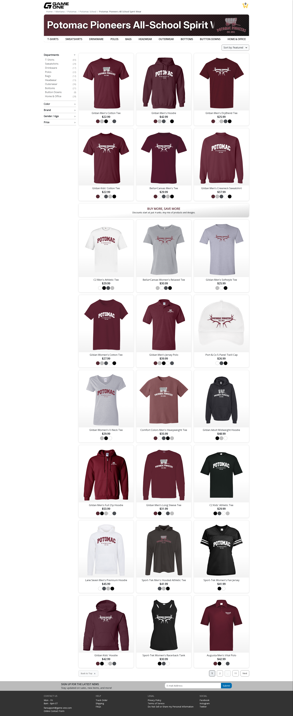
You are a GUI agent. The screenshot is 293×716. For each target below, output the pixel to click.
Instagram (205, 703)
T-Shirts (52, 39)
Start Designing (106, 104)
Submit (226, 685)
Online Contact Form (54, 711)
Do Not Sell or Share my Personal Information (171, 706)
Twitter (203, 706)
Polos (114, 39)
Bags (128, 39)
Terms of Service (156, 703)
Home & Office (237, 39)
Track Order (101, 700)
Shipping (100, 703)
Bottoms (187, 39)
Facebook (204, 700)
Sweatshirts (73, 39)
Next (244, 673)
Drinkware (96, 39)
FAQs (98, 706)
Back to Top (88, 673)
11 (235, 673)
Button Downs (210, 39)
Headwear (145, 39)
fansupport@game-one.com (58, 707)
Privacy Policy (154, 700)
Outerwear (166, 39)
